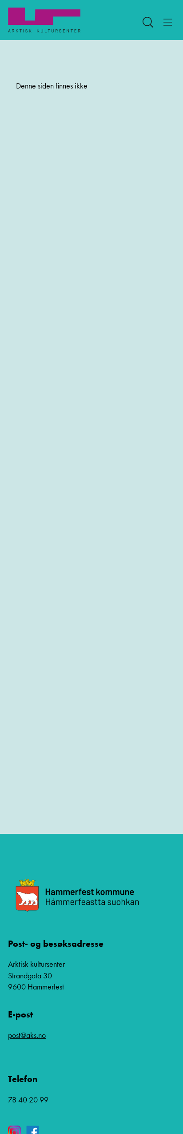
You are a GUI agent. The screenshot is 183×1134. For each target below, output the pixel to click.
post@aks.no (27, 1035)
